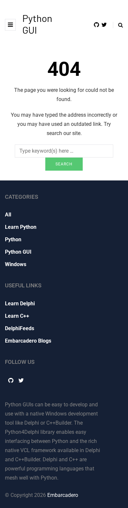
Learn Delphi (20, 303)
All (8, 215)
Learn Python (20, 227)
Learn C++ (17, 316)
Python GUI (18, 252)
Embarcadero (62, 495)
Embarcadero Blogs (28, 341)
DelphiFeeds (19, 328)
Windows (15, 264)
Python (13, 239)
